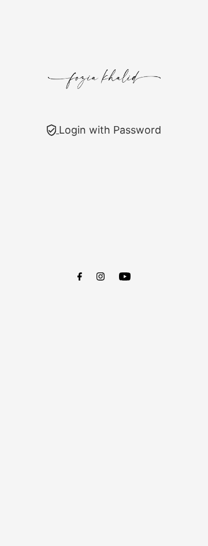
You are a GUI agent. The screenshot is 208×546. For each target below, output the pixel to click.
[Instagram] (100, 277)
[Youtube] (124, 277)
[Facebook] (80, 277)
